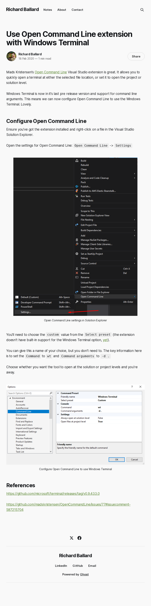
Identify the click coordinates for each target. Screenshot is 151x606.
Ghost (84, 574)
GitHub (78, 566)
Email (92, 566)
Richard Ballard (22, 9)
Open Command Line (51, 72)
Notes (47, 10)
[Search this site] (142, 10)
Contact (77, 10)
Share (136, 56)
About (61, 10)
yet (105, 340)
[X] (72, 538)
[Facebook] (79, 538)
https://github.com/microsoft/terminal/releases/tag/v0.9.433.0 (53, 494)
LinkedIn (61, 566)
